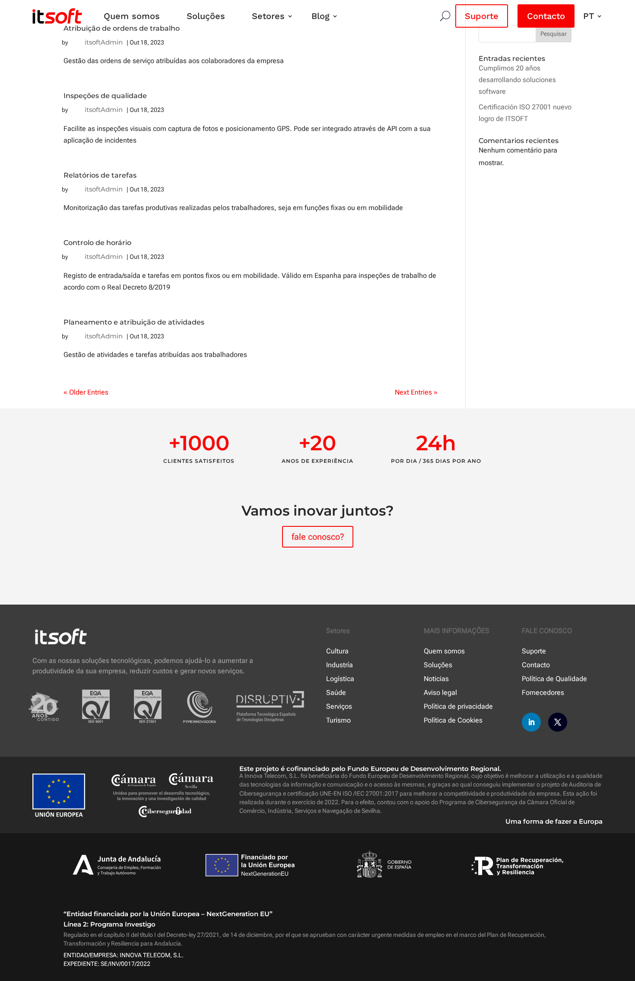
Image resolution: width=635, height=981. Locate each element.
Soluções (206, 16)
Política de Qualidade (554, 679)
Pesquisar (553, 33)
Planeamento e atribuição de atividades (134, 322)
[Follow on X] (557, 722)
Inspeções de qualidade (105, 96)
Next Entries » (416, 392)
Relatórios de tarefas (100, 175)
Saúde (336, 692)
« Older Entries (86, 392)
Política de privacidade (458, 706)
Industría (339, 665)
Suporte (481, 16)
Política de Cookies (453, 720)
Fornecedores (543, 692)
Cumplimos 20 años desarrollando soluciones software (517, 80)
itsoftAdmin (104, 42)
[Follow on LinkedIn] (531, 722)
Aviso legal (440, 692)
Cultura (337, 651)
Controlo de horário (97, 243)
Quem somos (132, 16)
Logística (340, 679)
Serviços (339, 706)
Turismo (338, 720)
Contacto (546, 16)
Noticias (436, 679)
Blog (320, 16)
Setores (268, 16)
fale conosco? (318, 537)
